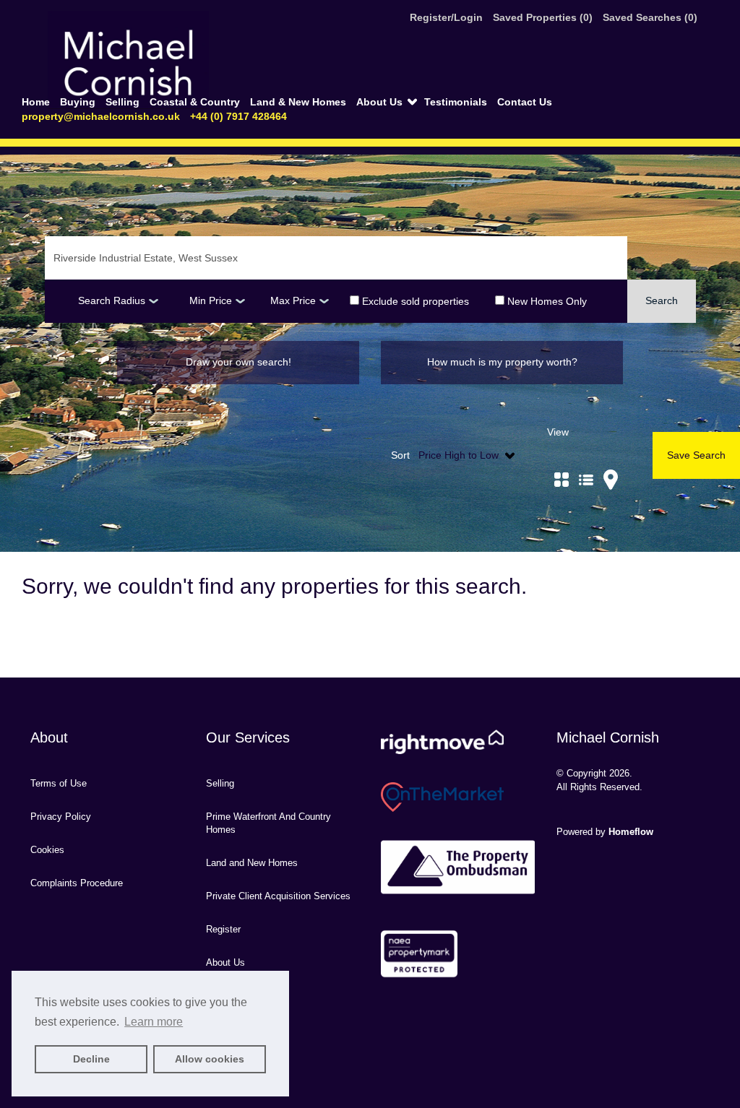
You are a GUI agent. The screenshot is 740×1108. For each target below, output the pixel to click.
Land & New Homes (299, 102)
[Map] (610, 463)
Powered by (604, 831)
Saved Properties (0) (543, 17)
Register (223, 929)
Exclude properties (414, 300)
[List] (586, 463)
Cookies (47, 849)
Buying (79, 102)
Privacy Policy (60, 816)
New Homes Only (545, 300)
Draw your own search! (238, 362)
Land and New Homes (252, 862)
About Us (380, 102)
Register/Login (448, 17)
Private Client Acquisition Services (278, 896)
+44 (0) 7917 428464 (238, 116)
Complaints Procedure (76, 883)
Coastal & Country (196, 102)
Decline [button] (91, 1059)
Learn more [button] (153, 1022)
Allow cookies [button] (209, 1059)
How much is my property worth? (502, 362)
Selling (124, 102)
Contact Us (524, 102)
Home (37, 102)
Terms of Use (58, 783)
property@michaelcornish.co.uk (101, 116)
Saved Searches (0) (650, 17)
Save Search (696, 455)
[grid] (561, 463)
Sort (400, 455)
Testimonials (457, 102)
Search (661, 300)
